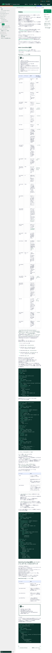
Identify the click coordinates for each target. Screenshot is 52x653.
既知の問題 (3, 36)
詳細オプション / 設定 (5, 30)
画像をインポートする (5, 26)
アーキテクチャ (3, 19)
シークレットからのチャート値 (48, 21)
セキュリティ (3, 16)
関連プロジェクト (4, 35)
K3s (19, 7)
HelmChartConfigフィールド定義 (47, 28)
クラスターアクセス (4, 21)
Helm (3, 24)
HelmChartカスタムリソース (24, 49)
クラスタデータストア (5, 13)
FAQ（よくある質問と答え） (6, 38)
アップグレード (3, 15)
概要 (2, 9)
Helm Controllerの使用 (47, 16)
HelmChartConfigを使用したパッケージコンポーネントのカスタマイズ (47, 24)
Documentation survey (47, 11)
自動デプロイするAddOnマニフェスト (25, 39)
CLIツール (3, 18)
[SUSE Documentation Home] (17, 7)
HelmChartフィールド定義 (47, 19)
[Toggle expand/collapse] (0, 12)
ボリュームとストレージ (6, 27)
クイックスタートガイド (5, 10)
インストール (3, 12)
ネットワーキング (4, 29)
